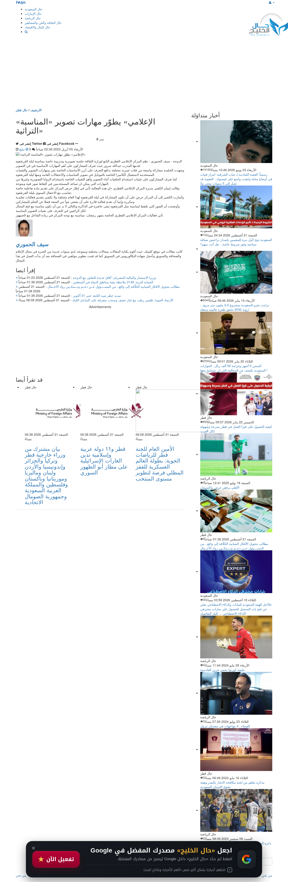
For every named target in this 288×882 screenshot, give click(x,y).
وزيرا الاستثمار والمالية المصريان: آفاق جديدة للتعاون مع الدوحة (87, 277)
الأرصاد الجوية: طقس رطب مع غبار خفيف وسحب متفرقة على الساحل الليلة (95, 300)
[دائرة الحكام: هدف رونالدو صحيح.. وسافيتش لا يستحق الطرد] (236, 810)
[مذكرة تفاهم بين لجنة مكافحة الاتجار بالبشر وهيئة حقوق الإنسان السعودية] (236, 749)
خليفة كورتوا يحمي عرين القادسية (222, 669)
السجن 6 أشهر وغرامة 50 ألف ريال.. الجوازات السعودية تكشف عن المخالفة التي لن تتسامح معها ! (234, 367)
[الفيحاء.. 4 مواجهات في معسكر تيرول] (236, 693)
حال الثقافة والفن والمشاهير (43, 22)
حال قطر (22, 110)
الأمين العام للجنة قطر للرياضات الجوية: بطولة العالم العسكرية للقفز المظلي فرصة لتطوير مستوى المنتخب (160, 463)
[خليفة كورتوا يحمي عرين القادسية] (236, 636)
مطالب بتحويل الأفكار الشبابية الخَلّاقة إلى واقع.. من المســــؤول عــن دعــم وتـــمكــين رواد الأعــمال (99, 286)
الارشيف (36, 110)
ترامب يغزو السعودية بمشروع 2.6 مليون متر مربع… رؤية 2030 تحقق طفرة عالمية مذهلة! (234, 307)
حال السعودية (34, 9)
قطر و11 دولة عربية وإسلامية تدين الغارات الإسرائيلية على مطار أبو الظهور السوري (104, 460)
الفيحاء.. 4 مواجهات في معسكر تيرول (225, 726)
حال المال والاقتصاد (37, 27)
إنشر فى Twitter (31, 143)
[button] (271, 2)
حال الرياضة (33, 18)
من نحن (267, 875)
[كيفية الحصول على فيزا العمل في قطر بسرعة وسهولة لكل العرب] (236, 393)
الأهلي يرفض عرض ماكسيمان (219, 487)
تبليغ (22, 149)
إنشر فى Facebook (60, 143)
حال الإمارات (33, 13)
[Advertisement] (144, 73)
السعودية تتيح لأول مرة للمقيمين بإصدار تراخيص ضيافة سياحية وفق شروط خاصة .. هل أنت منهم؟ (236, 241)
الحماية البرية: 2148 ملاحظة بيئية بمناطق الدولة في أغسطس (85, 282)
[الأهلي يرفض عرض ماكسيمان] (236, 454)
